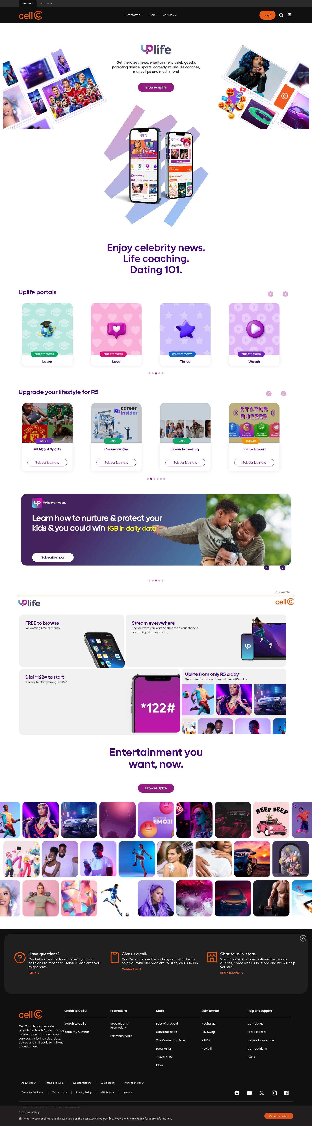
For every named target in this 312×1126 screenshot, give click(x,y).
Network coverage (261, 1040)
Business (46, 3)
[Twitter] (262, 1094)
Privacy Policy (83, 1092)
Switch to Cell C (75, 1011)
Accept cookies (279, 1116)
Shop (152, 15)
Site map (128, 1092)
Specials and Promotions (119, 1026)
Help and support (260, 1011)
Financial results (54, 1082)
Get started (133, 15)
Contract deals (166, 1032)
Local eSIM (163, 1049)
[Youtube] (250, 1094)
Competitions (257, 1049)
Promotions (118, 1011)
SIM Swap (208, 1032)
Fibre (159, 1065)
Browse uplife (156, 87)
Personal (27, 3)
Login (267, 15)
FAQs (32, 973)
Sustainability (108, 1082)
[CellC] (30, 15)
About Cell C (28, 1082)
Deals (160, 1011)
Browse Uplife (155, 788)
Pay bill (207, 1049)
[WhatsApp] (237, 1094)
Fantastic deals (121, 1036)
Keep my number (76, 1032)
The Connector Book (170, 1040)
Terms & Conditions (32, 1092)
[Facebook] (287, 1094)
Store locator (230, 973)
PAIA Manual (107, 1092)
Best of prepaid (167, 1024)
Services (168, 15)
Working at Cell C (134, 1082)
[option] (52, 334)
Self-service (210, 1011)
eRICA (206, 1040)
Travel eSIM (164, 1057)
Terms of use (59, 1092)
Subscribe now (47, 462)
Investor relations (82, 1082)
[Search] (281, 15)
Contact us (130, 969)
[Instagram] (275, 1094)
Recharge (209, 1024)
